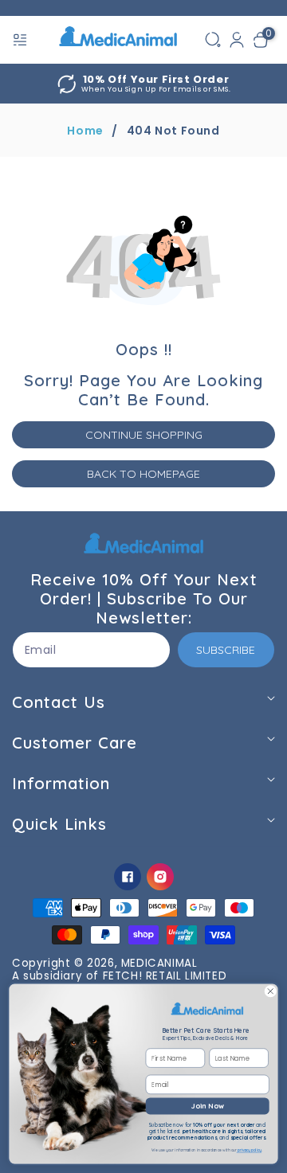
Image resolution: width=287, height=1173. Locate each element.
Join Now (207, 1105)
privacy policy (249, 1150)
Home (85, 131)
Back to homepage (143, 474)
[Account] (237, 40)
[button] (21, 39)
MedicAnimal (159, 963)
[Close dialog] (270, 991)
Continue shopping (143, 435)
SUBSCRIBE (225, 650)
